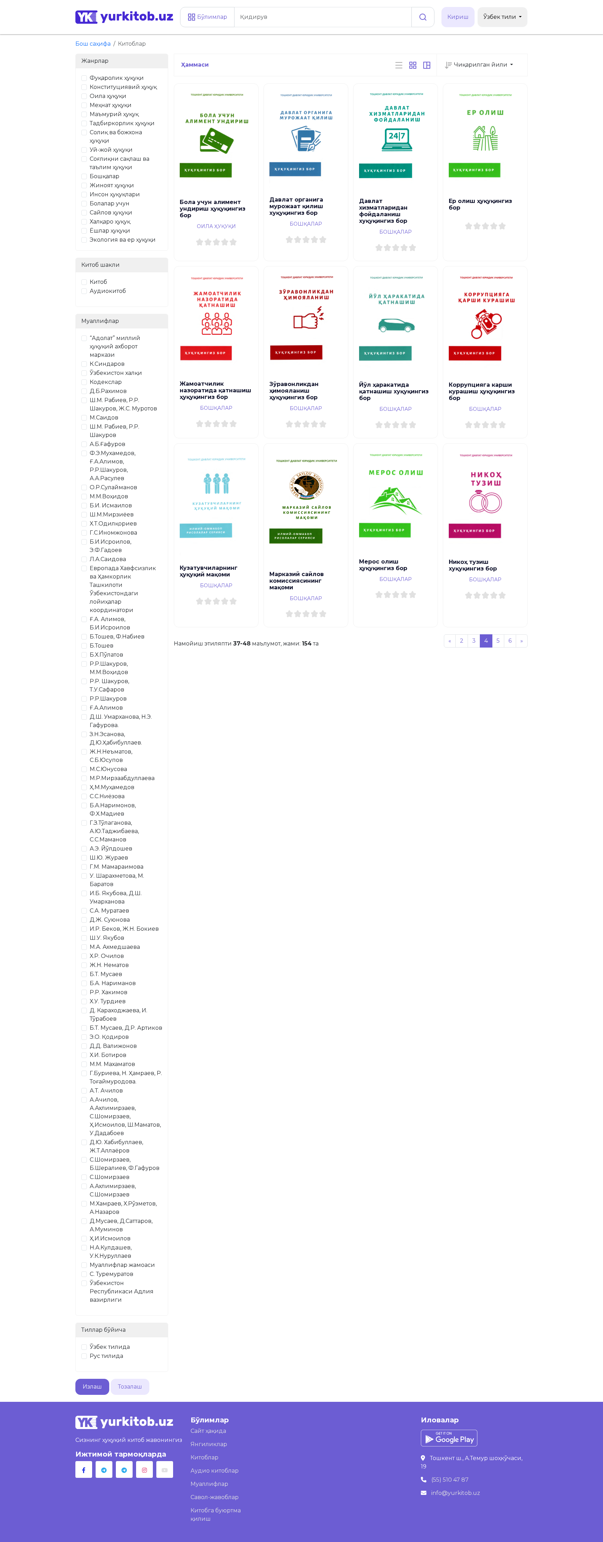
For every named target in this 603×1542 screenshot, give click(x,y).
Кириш (458, 17)
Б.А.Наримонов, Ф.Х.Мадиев (113, 809)
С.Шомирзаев (109, 1177)
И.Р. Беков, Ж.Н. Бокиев (124, 928)
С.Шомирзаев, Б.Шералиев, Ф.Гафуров (124, 1163)
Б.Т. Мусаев (106, 974)
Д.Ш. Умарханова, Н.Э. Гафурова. (121, 720)
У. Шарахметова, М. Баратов (117, 879)
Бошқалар (104, 176)
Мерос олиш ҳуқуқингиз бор (383, 565)
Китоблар (204, 1457)
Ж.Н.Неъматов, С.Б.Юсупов (111, 755)
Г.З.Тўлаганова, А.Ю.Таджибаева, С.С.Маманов (114, 831)
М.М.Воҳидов (109, 496)
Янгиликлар (209, 1444)
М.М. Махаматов (112, 1064)
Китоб (98, 282)
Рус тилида (106, 1356)
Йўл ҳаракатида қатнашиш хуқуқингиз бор (394, 391)
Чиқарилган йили (481, 64)
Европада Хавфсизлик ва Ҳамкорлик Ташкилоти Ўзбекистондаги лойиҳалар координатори (123, 589)
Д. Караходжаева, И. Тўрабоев (118, 1014)
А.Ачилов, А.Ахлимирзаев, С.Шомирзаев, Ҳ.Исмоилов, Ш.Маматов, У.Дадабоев (125, 1116)
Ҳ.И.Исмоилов (110, 1238)
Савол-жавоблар (215, 1497)
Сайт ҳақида (208, 1431)
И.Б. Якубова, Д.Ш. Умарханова (116, 897)
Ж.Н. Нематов (109, 965)
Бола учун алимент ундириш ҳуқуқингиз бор (212, 209)
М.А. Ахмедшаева (115, 947)
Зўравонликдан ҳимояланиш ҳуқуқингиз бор (294, 391)
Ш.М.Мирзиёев (112, 514)
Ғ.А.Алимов (106, 707)
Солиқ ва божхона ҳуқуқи (116, 136)
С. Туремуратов (111, 1274)
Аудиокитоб (108, 291)
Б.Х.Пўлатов (106, 654)
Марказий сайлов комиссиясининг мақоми (296, 581)
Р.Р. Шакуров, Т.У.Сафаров (109, 685)
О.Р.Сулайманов (113, 487)
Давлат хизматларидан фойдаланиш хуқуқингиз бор (383, 211)
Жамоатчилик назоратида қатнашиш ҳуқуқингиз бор (215, 390)
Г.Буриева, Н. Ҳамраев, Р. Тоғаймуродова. (126, 1077)
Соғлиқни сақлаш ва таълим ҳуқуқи (119, 163)
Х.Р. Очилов (107, 956)
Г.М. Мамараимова (116, 866)
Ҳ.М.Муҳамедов (112, 787)
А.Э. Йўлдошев (111, 848)
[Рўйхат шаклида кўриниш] (399, 64)
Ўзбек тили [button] (500, 17)
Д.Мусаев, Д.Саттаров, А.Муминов (121, 1225)
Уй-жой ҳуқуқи (111, 149)
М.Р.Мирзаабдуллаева (122, 778)
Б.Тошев (101, 645)
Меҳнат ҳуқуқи (111, 105)
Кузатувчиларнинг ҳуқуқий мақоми (209, 571)
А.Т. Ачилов (106, 1090)
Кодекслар (106, 382)
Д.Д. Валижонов (113, 1046)
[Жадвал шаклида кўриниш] (413, 64)
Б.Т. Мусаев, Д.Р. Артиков (126, 1028)
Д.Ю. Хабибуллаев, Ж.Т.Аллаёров (116, 1146)
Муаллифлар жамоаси (122, 1265)
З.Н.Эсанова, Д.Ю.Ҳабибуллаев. (116, 738)
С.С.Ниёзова (107, 796)
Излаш (92, 1386)
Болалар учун (109, 203)
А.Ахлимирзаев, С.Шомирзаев (113, 1190)
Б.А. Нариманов (113, 983)
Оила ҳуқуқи (108, 96)
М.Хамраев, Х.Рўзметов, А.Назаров (123, 1207)
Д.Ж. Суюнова (110, 919)
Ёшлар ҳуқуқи (110, 230)
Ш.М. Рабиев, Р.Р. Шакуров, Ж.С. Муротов (123, 404)
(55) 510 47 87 (450, 1479)
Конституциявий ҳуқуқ (123, 87)
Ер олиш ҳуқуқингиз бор (480, 204)
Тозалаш (130, 1386)
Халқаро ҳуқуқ (110, 221)
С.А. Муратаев (109, 910)
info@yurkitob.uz (455, 1493)
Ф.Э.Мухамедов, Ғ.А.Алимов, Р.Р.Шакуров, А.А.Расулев (112, 466)
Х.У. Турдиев (108, 1001)
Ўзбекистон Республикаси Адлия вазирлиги (122, 1291)
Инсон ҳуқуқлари (115, 194)
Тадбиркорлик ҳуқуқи (122, 123)
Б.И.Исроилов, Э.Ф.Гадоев (110, 545)
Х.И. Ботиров (108, 1055)
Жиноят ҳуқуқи (112, 185)
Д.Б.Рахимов (108, 391)
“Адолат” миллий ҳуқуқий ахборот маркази (115, 346)
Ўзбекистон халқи (116, 373)
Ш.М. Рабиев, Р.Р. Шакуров (114, 430)
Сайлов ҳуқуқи (111, 212)
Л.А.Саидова (108, 559)
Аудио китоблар (215, 1470)
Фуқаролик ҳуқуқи (117, 78)
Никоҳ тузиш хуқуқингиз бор (473, 565)
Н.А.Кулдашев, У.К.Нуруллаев (111, 1251)
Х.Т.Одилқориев (113, 523)
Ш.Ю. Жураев (109, 857)
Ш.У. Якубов (107, 938)
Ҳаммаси (195, 64)
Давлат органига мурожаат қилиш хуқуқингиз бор (296, 206)
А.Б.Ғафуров (107, 444)
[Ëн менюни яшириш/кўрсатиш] (427, 64)
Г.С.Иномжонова (113, 532)
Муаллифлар (209, 1484)
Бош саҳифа (93, 43)
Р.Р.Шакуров (108, 698)
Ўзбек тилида (110, 1347)
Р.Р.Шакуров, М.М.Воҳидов (109, 667)
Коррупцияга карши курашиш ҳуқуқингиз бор (482, 391)
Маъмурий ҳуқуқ (114, 114)
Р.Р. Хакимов (108, 992)
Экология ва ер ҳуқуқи (123, 239)
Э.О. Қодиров (109, 1037)
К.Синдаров (107, 364)
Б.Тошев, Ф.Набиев (117, 636)
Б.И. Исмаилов (111, 505)
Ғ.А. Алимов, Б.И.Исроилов (110, 623)
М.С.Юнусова (108, 769)
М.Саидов (104, 417)
